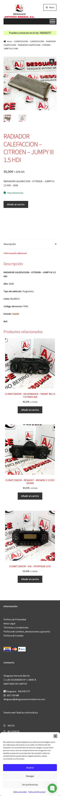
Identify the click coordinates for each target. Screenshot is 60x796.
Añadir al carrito (16, 204)
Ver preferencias (30, 784)
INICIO (11, 725)
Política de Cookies (14, 635)
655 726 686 (13, 695)
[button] (55, 736)
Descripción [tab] (10, 244)
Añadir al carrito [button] (30, 409)
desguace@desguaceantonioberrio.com (24, 699)
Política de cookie (20, 792)
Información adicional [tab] (15, 253)
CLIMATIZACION (21, 41)
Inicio (9, 41)
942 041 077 (24, 691)
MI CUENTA (13, 731)
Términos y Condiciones (16, 627)
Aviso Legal (9, 623)
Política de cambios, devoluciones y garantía (27, 631)
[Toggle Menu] (52, 21)
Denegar (30, 776)
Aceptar (30, 767)
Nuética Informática (27, 712)
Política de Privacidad (36, 792)
